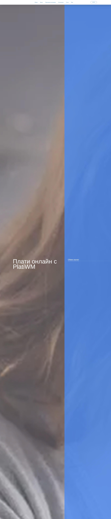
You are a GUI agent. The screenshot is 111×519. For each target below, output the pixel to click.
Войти (93, 2)
